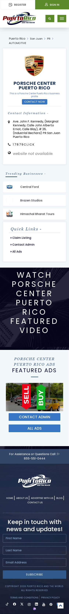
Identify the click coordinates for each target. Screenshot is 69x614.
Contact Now (34, 102)
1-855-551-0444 (42, 456)
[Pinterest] (50, 604)
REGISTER (20, 5)
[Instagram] (29, 604)
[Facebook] (14, 604)
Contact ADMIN (34, 417)
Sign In (54, 5)
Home (9, 498)
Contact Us (35, 502)
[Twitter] (21, 604)
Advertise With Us (42, 498)
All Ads (17, 251)
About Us (22, 498)
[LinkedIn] (36, 604)
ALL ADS (34, 428)
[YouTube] (43, 604)
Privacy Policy (50, 597)
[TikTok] (7, 604)
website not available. (33, 153)
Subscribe (34, 574)
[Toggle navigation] (61, 18)
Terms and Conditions (24, 597)
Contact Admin (23, 245)
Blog (59, 498)
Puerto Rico (17, 38)
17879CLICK (24, 144)
